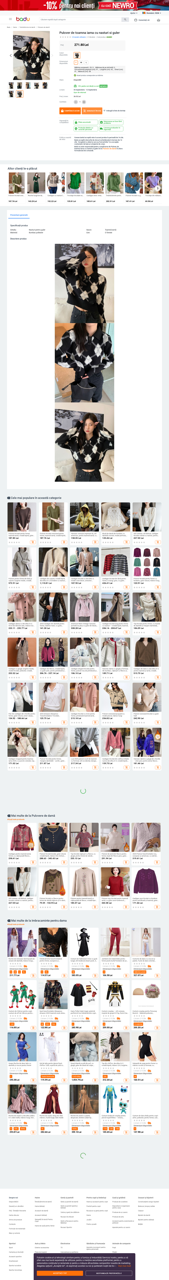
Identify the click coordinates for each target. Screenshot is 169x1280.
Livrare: (62, 90)
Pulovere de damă (44, 27)
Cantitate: (63, 102)
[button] (10, 19)
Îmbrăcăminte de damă (27, 27)
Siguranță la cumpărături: (64, 122)
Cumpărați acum (70, 110)
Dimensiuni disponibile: (63, 62)
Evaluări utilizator (79, 37)
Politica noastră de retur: (65, 138)
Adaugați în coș (92, 110)
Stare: (61, 80)
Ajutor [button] (132, 13)
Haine (15, 27)
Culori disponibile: (63, 54)
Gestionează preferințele (109, 1273)
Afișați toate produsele (15, 961)
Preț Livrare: (63, 96)
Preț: (62, 45)
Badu (8, 27)
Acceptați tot (60, 1273)
